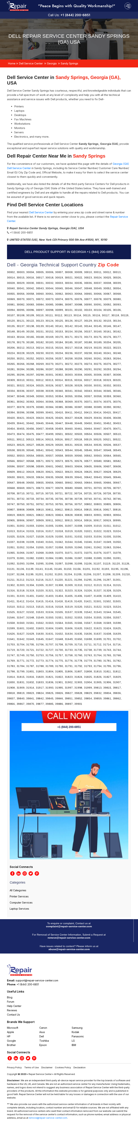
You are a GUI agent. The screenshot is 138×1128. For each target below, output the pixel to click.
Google (11, 1040)
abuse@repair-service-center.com (69, 949)
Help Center (14, 1005)
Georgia (52, 63)
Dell (41, 1036)
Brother (11, 1045)
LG (73, 1040)
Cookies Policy (63, 1067)
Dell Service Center (31, 63)
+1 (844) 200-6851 (75, 15)
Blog (9, 997)
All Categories (18, 890)
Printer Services (19, 896)
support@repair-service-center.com (37, 980)
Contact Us (13, 1014)
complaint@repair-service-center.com (69, 926)
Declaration (79, 1067)
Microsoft (12, 1027)
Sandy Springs (69, 63)
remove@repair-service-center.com (69, 937)
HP (8, 1036)
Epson (43, 1045)
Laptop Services (19, 908)
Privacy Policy (14, 1067)
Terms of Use (31, 1067)
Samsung (77, 1027)
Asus (42, 1032)
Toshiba (44, 1040)
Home (11, 63)
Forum (10, 1001)
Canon (43, 1027)
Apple (10, 1032)
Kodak (75, 1032)
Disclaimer (46, 1067)
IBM (74, 1045)
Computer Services (21, 902)
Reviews (12, 1010)
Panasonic (78, 1036)
